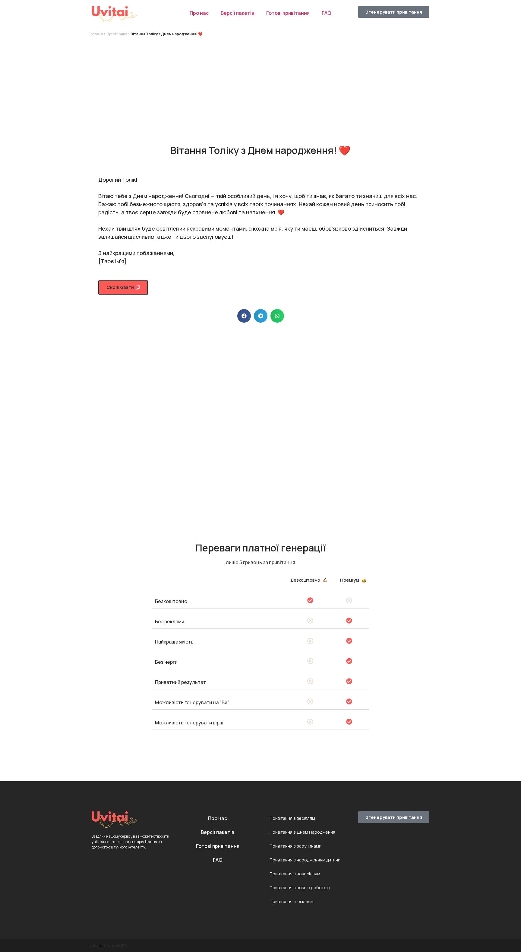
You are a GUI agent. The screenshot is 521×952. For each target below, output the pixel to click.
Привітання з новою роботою (300, 887)
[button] (123, 287)
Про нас (199, 13)
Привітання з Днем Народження (302, 832)
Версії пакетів (237, 13)
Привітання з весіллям (292, 818)
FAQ (326, 13)
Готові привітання (288, 13)
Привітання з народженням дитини (305, 860)
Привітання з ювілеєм (292, 901)
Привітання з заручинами (295, 846)
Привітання (116, 34)
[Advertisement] (260, 85)
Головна (96, 34)
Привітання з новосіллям (295, 874)
